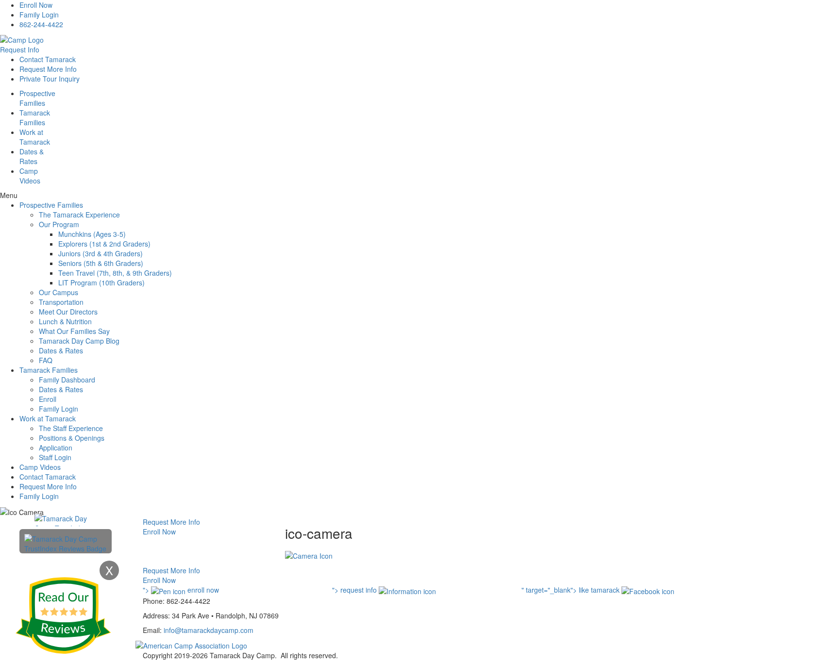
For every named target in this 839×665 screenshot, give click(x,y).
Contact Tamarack (47, 59)
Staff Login (55, 457)
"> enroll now (181, 590)
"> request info (355, 590)
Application (55, 447)
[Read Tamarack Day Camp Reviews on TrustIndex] (65, 543)
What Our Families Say (74, 331)
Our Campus (58, 292)
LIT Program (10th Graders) (101, 282)
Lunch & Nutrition (65, 321)
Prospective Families (51, 205)
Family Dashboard (67, 379)
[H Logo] (22, 39)
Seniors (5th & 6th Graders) (100, 263)
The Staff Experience (71, 428)
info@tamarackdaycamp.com (208, 630)
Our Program (59, 224)
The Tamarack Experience (79, 214)
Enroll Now (35, 5)
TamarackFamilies (34, 117)
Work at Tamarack (47, 418)
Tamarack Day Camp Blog (79, 341)
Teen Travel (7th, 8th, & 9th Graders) (115, 273)
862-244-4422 (41, 24)
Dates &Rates (31, 156)
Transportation (61, 302)
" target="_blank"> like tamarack (571, 590)
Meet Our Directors (68, 311)
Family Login (39, 14)
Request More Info (48, 69)
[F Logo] (191, 644)
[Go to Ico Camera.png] (309, 555)
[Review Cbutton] (63, 615)
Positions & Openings (71, 438)
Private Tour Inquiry (49, 78)
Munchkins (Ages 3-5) (92, 234)
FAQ (45, 360)
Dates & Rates (61, 350)
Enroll (47, 399)
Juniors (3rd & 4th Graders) (100, 253)
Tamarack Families (48, 370)
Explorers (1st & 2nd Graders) (104, 244)
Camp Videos (29, 175)
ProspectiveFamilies (37, 98)
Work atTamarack (34, 137)
